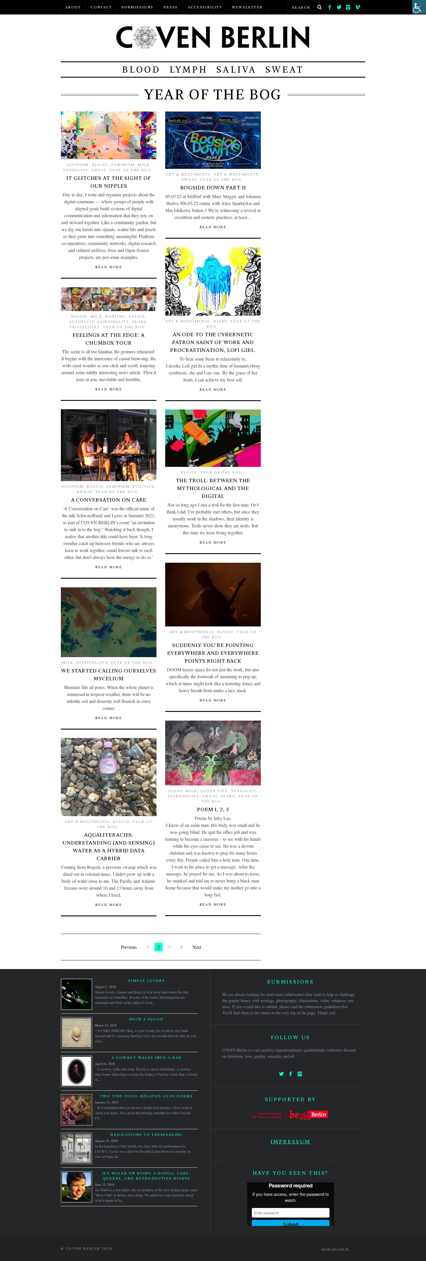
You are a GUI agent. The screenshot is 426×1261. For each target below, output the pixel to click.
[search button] (319, 7)
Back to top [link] (334, 1248)
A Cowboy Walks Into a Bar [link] (147, 1057)
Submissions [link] (137, 7)
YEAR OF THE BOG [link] (130, 170)
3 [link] (169, 947)
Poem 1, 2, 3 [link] (213, 809)
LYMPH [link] (189, 69)
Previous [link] (129, 947)
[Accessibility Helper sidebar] (419, 7)
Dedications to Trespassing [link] (146, 1134)
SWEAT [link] (284, 69)
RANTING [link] (115, 316)
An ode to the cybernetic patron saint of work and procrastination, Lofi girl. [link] (213, 342)
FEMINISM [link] (122, 164)
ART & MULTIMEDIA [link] (188, 174)
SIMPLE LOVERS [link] (146, 980)
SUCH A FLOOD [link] (146, 1019)
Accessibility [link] (205, 7)
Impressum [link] (291, 1141)
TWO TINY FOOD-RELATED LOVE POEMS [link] (146, 1096)
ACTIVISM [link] (78, 164)
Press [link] (170, 7)
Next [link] (196, 947)
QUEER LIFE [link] (214, 791)
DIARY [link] (220, 321)
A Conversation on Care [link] (109, 499)
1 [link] (148, 947)
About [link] (73, 7)
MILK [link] (143, 164)
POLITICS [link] (143, 486)
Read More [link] (108, 266)
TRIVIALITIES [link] (85, 327)
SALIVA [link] (236, 69)
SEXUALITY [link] (75, 170)
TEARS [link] (139, 321)
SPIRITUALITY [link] (113, 321)
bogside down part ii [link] (213, 187)
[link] (329, 5)
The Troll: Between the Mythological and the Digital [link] (213, 488)
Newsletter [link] (247, 7)
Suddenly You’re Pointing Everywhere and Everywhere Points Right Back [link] (213, 653)
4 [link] (181, 947)
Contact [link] (101, 7)
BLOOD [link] (141, 69)
